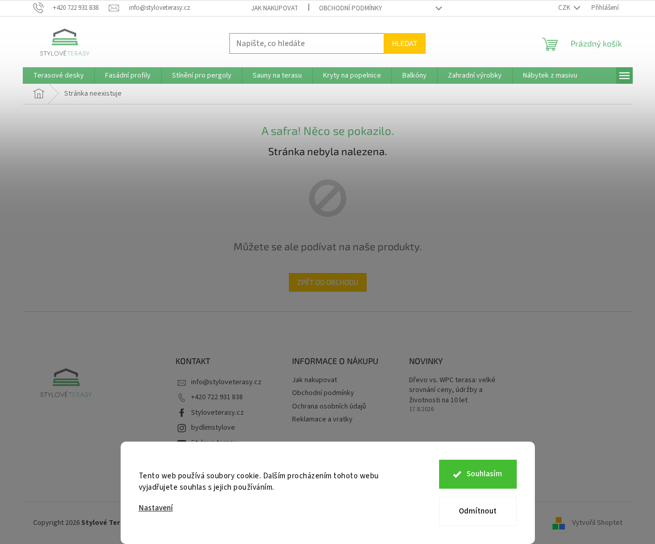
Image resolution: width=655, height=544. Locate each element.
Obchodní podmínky (350, 8)
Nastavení (156, 508)
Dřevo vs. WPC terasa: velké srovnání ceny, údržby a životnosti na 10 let (452, 390)
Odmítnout (478, 511)
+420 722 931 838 (217, 397)
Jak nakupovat (274, 8)
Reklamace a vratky (322, 419)
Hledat (404, 43)
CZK (565, 7)
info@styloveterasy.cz (226, 382)
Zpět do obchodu (327, 282)
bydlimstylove (213, 427)
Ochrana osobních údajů (329, 406)
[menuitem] (58, 75)
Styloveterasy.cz (217, 412)
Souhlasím (484, 474)
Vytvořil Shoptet (597, 523)
